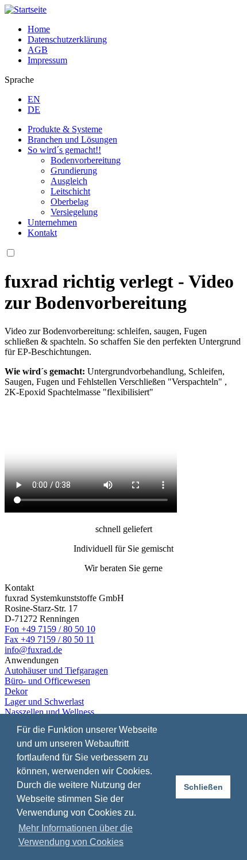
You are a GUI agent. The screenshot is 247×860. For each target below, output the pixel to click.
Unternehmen (52, 222)
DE (34, 109)
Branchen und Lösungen (72, 139)
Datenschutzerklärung (67, 39)
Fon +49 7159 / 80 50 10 (50, 629)
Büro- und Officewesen (47, 681)
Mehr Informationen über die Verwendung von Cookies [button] (75, 835)
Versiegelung (74, 212)
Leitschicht (70, 191)
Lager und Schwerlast (44, 701)
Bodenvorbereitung (86, 160)
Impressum (47, 60)
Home (39, 29)
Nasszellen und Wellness (49, 712)
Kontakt (42, 233)
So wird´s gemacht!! (64, 150)
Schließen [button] (203, 787)
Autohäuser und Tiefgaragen (56, 670)
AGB (38, 50)
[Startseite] (26, 9)
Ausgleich (69, 181)
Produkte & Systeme (65, 129)
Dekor (16, 691)
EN (34, 99)
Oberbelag (69, 202)
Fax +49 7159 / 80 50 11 (49, 639)
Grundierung (74, 170)
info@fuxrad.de (33, 650)
